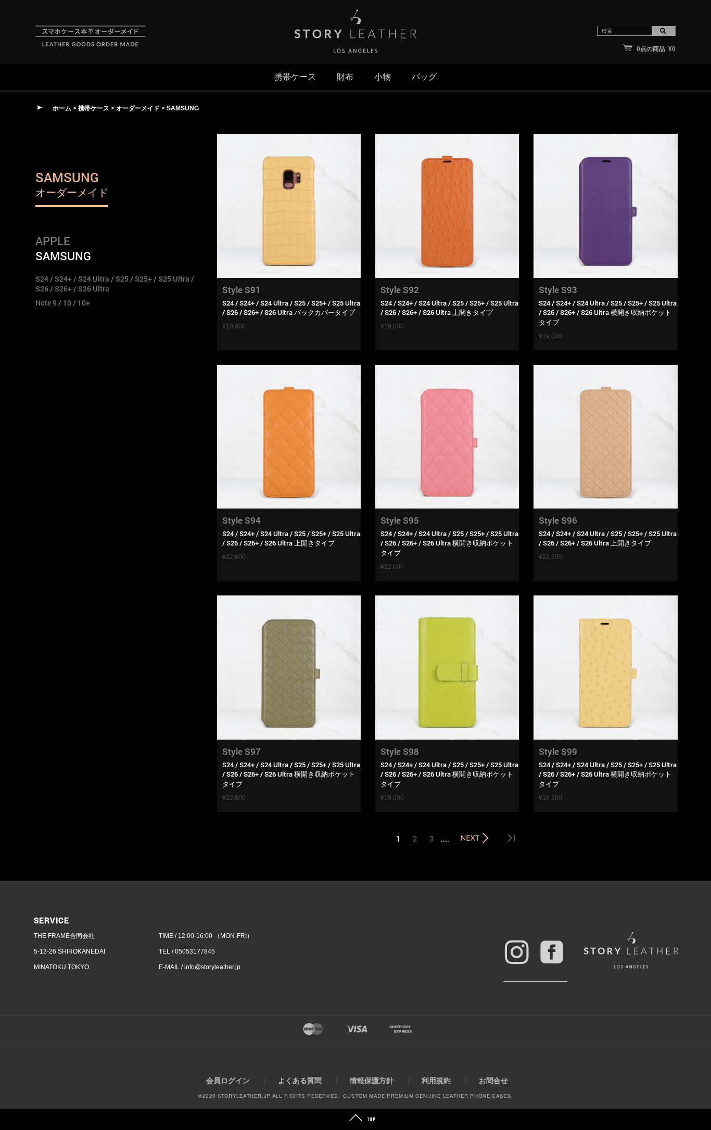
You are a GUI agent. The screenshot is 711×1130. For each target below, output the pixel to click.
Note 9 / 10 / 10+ (62, 303)
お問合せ (493, 1081)
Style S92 (399, 290)
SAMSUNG (183, 108)
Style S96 (558, 520)
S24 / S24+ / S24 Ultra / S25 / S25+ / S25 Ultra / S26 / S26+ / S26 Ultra (114, 284)
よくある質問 (300, 1081)
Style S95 (399, 520)
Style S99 (558, 751)
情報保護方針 (371, 1081)
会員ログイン (228, 1081)
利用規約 (436, 1081)
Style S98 (399, 751)
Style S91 (241, 290)
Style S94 (241, 520)
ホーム (62, 108)
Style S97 (241, 751)
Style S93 (558, 290)
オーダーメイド (138, 108)
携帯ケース (93, 108)
